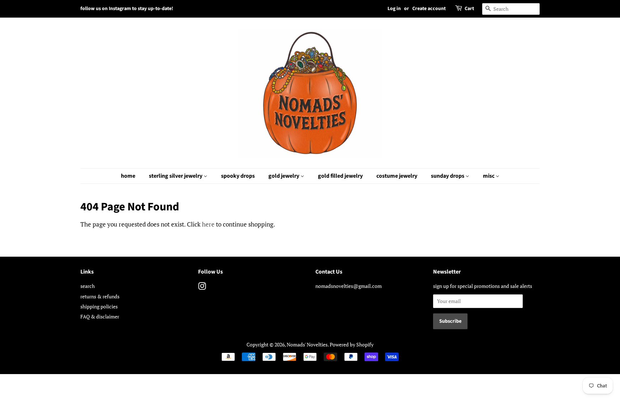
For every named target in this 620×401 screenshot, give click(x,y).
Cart (469, 8)
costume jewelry (396, 176)
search (87, 286)
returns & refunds (99, 296)
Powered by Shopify (352, 344)
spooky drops (238, 176)
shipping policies (99, 306)
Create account (429, 8)
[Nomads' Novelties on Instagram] (202, 287)
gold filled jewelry (340, 176)
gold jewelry (284, 176)
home (128, 176)
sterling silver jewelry (176, 176)
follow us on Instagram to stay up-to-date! (126, 8)
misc (489, 176)
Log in (394, 8)
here (208, 224)
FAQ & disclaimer (99, 316)
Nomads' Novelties (307, 344)
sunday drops (448, 176)
